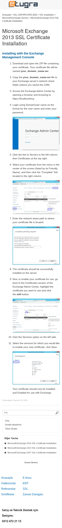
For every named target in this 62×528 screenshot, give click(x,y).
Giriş (7, 421)
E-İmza (27, 477)
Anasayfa (7, 477)
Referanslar (8, 488)
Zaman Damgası (33, 494)
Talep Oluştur (11, 429)
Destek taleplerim (13, 425)
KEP (25, 483)
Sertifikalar (7, 494)
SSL (25, 488)
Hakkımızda (8, 483)
